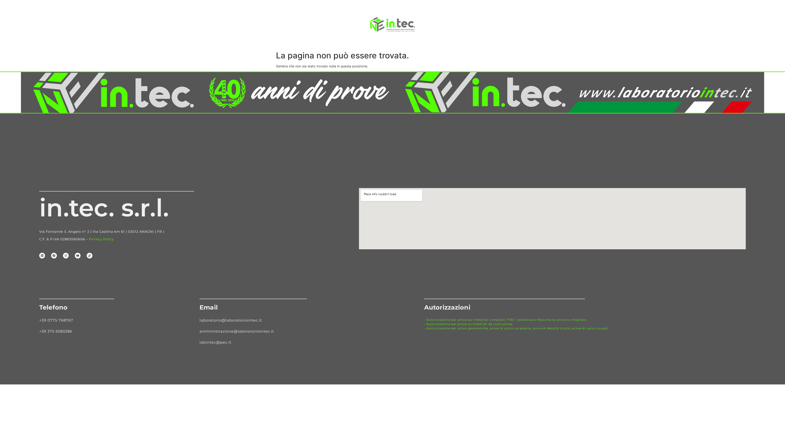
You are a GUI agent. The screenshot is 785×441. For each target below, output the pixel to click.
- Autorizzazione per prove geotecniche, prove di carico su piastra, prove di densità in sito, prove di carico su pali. (516, 328)
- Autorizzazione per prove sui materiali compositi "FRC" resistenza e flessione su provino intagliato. (505, 320)
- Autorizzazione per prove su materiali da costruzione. (468, 324)
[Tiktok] (89, 255)
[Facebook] (54, 255)
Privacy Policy (101, 239)
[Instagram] (66, 255)
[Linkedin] (42, 255)
